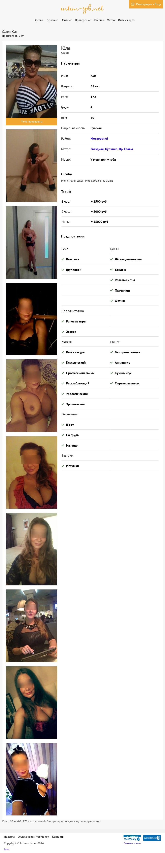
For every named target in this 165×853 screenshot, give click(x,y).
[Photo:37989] (31, 702)
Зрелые (38, 20)
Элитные (66, 20)
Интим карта (126, 20)
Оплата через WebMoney (33, 836)
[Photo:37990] (31, 779)
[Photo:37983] (31, 242)
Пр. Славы (126, 149)
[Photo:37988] (31, 625)
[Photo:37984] (31, 319)
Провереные (83, 20)
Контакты (58, 836)
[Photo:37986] (31, 472)
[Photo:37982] (31, 165)
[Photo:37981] (31, 81)
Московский (99, 138)
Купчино (111, 149)
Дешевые (52, 20)
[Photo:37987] (31, 549)
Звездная (97, 149)
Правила (9, 836)
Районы (99, 20)
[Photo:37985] (31, 395)
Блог (7, 849)
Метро (111, 20)
